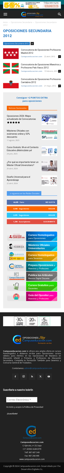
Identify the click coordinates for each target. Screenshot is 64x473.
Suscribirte (49, 221)
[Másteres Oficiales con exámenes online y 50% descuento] (49, 134)
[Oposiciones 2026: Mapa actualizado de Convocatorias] (49, 119)
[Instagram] (24, 376)
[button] (5, 14)
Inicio (5, 22)
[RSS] (32, 377)
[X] (40, 377)
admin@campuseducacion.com (38, 368)
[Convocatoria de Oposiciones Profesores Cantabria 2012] (11, 83)
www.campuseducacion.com (32, 459)
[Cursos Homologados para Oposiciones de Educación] (32, 5)
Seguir (51, 208)
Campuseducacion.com (31, 56)
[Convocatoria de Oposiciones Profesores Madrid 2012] (11, 53)
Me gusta (50, 202)
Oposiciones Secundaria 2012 (16, 43)
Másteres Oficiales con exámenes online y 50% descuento (18, 134)
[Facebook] (15, 377)
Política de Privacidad (33, 407)
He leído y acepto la (24, 407)
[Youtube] (49, 377)
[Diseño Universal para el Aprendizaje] (49, 180)
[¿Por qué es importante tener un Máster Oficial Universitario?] (49, 166)
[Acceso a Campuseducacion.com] (32, 438)
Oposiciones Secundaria (21, 22)
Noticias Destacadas (18, 108)
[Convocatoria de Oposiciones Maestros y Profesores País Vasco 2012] (11, 68)
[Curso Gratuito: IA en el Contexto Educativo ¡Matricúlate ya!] (49, 151)
